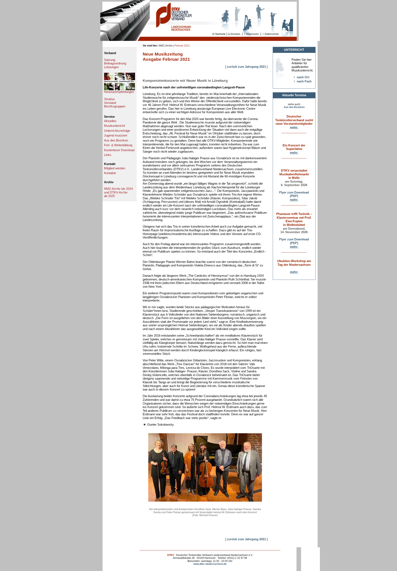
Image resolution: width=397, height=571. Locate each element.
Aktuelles (110, 121)
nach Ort (303, 77)
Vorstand (110, 102)
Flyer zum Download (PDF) (294, 194)
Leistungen (111, 67)
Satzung (109, 60)
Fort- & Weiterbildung (118, 145)
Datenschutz (271, 34)
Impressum (252, 34)
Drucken (235, 34)
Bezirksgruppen (114, 106)
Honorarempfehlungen (119, 92)
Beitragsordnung (115, 63)
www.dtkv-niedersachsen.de (210, 564)
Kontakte (110, 173)
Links (107, 155)
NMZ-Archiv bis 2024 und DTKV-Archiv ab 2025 (118, 192)
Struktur (109, 99)
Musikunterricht (114, 125)
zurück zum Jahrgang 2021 (246, 66)
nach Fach (304, 81)
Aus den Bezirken (116, 140)
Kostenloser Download (119, 150)
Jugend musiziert (115, 135)
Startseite (220, 34)
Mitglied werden (114, 168)
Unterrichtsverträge (117, 130)
